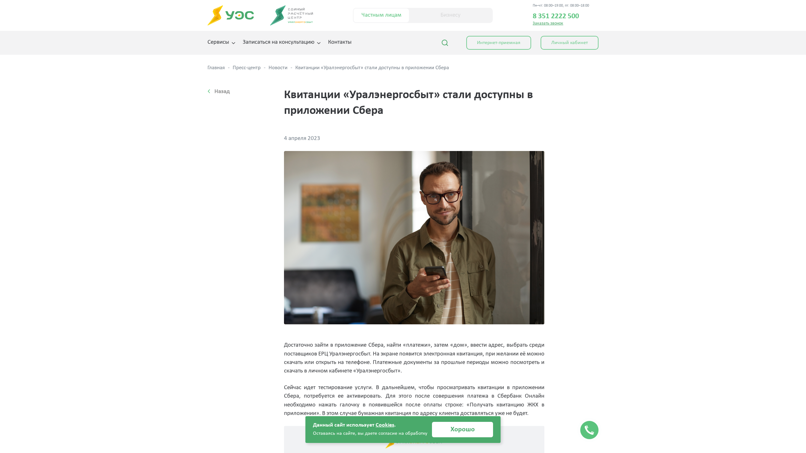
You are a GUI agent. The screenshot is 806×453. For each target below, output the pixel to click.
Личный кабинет (569, 42)
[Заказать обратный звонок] (589, 430)
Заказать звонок (548, 23)
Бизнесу (450, 15)
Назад (222, 92)
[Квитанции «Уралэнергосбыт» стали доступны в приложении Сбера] (414, 237)
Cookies (385, 425)
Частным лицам (381, 15)
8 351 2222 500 (556, 16)
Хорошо (463, 429)
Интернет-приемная (498, 42)
